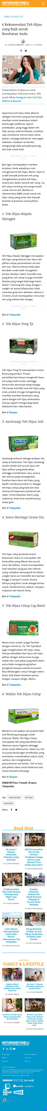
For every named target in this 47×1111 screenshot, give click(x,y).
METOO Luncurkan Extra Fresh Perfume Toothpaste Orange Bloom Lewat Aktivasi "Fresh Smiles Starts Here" (34, 857)
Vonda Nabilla (13, 994)
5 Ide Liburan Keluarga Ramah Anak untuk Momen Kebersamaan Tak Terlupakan (11, 935)
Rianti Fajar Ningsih (35, 869)
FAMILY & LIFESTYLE (13, 17)
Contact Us (28, 1057)
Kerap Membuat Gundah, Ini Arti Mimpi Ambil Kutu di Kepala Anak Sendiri (34, 934)
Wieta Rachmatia (35, 943)
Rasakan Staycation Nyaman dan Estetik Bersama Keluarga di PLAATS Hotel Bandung (33, 897)
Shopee (13, 412)
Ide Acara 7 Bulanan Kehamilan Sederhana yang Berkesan (11, 854)
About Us (4, 1057)
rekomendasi (14, 797)
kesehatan (8, 803)
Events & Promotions (31, 1054)
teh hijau (29, 797)
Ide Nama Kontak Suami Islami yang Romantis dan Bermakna (12, 1017)
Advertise (27, 1061)
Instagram (21, 97)
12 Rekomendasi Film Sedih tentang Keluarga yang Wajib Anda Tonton (11, 894)
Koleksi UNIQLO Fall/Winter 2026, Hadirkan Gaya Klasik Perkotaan (12, 987)
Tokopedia (14, 314)
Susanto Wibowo (16, 45)
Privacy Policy (6, 1054)
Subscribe (5, 1061)
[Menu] (43, 3)
